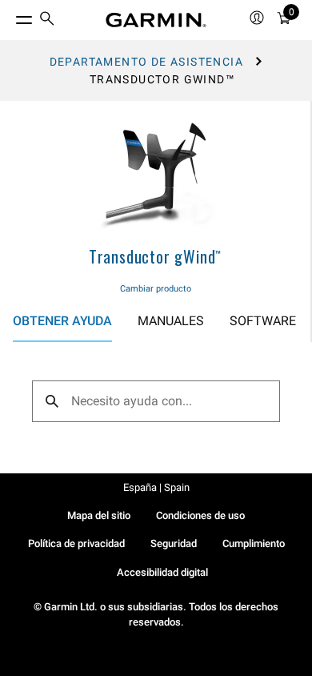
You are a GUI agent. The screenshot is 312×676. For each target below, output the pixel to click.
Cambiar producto (155, 289)
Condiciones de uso (200, 515)
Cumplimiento (253, 543)
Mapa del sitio (98, 515)
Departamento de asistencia (146, 61)
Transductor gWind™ (155, 256)
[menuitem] (47, 20)
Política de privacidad (76, 543)
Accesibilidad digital (162, 572)
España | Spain (156, 487)
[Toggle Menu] (9, 16)
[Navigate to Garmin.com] (156, 20)
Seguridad (173, 543)
